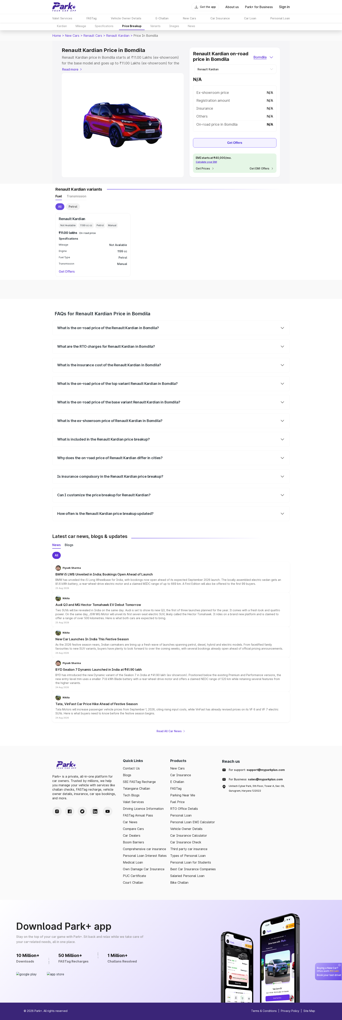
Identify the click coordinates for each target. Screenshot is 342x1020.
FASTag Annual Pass (138, 815)
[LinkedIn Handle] (95, 811)
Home (56, 36)
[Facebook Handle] (69, 811)
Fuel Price (177, 802)
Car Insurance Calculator (188, 835)
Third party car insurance (188, 849)
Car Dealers (131, 835)
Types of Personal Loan (188, 856)
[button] (171, 577)
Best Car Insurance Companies (193, 869)
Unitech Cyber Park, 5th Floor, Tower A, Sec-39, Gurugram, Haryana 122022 (257, 788)
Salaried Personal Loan (187, 876)
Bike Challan (179, 882)
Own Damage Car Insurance (143, 869)
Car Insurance (180, 775)
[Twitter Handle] (82, 811)
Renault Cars (92, 36)
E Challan (177, 782)
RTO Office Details (184, 809)
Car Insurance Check (185, 842)
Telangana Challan (136, 788)
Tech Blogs (131, 795)
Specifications (104, 26)
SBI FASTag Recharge (139, 782)
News (191, 26)
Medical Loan (133, 862)
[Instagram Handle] (57, 811)
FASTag (175, 788)
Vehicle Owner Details (186, 829)
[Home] (64, 6)
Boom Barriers (133, 842)
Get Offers (234, 142)
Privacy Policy (290, 1010)
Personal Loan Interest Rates (145, 856)
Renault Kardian (117, 36)
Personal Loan (181, 815)
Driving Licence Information (143, 809)
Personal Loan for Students (190, 862)
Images (174, 26)
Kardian (62, 26)
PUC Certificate (134, 876)
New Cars (72, 36)
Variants (155, 26)
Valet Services (133, 802)
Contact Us (131, 768)
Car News (130, 822)
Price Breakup (132, 26)
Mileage (81, 26)
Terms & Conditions (264, 1010)
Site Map (309, 1010)
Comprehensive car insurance (144, 849)
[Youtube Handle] (107, 811)
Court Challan (133, 882)
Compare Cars (133, 829)
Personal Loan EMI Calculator (192, 822)
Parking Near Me (182, 795)
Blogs (127, 775)
